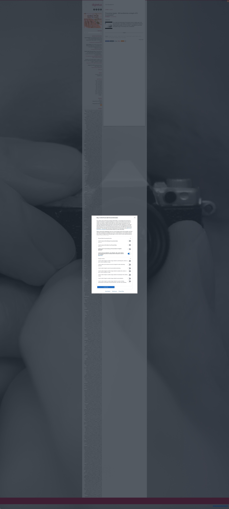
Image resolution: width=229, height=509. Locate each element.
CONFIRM (106, 287)
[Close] (135, 218)
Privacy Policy (121, 291)
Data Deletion (107, 291)
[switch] (129, 241)
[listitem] (114, 238)
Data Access (114, 291)
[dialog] (114, 254)
